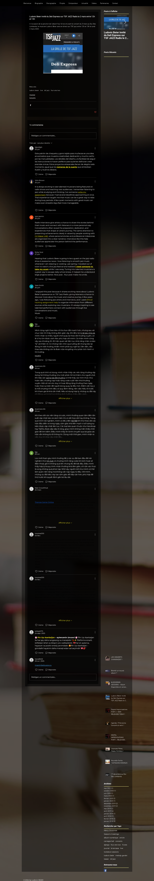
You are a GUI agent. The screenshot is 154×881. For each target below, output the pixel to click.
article (122, 838)
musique (32, 95)
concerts (118, 841)
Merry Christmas (110, 830)
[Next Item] (125, 22)
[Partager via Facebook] (30, 105)
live (41, 90)
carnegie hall (109, 841)
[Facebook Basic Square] (105, 870)
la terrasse (115, 848)
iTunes (124, 845)
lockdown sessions (111, 852)
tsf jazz (46, 90)
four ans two (55, 90)
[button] (39, 3)
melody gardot (121, 855)
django (106, 845)
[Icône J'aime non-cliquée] (36, 174)
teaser (106, 859)
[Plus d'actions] (95, 148)
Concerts (32, 98)
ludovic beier (34, 90)
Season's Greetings (111, 834)
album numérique (111, 838)
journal (106, 848)
